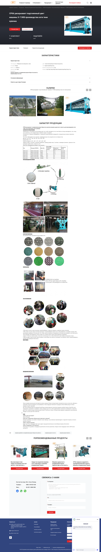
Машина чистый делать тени (55, 529)
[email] (17, 491)
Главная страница (13, 7)
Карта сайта (38, 547)
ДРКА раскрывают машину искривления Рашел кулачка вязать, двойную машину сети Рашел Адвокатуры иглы (81, 465)
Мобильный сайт (46, 547)
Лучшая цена (14, 29)
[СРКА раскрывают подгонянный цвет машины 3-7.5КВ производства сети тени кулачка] (78, 25)
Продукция (21, 7)
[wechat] (25, 491)
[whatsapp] (21, 491)
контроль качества (37, 529)
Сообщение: (50, 481)
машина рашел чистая (50, 432)
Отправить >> (71, 541)
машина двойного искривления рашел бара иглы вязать (28, 432)
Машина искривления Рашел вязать (33, 7)
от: (48, 497)
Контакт (51, 512)
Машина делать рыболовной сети (53, 525)
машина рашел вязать (65, 432)
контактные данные (38, 532)
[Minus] (97, 519)
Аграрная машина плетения (55, 532)
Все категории (53, 535)
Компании (36, 524)
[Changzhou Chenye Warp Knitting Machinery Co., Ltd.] (13, 2)
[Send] (97, 549)
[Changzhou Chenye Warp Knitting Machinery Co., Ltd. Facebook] (10, 537)
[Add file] (74, 549)
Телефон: (50, 504)
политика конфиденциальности (59, 547)
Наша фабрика (37, 526)
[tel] (29, 491)
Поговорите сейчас (27, 29)
